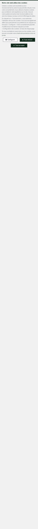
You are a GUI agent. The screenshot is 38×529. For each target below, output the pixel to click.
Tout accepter (20, 45)
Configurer (11, 40)
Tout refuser (28, 40)
